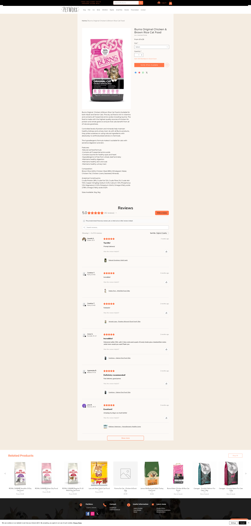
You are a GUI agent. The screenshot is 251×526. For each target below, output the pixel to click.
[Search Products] (141, 3)
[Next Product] (246, 473)
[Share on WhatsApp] (143, 72)
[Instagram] (92, 514)
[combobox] (151, 47)
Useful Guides (138, 508)
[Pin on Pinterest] (139, 72)
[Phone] (81, 505)
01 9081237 (113, 507)
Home (84, 21)
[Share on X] (147, 72)
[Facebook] (88, 514)
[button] (170, 3)
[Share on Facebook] (135, 72)
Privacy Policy (160, 508)
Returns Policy (161, 512)
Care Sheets (137, 510)
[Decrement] (136, 55)
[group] (125, 478)
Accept (242, 523)
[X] (97, 514)
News (135, 512)
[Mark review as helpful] (166, 251)
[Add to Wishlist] (167, 65)
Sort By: (153, 233)
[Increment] (142, 55)
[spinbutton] (139, 55)
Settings (233, 523)
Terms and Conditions (163, 510)
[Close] (248, 522)
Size (136, 43)
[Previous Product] (5, 473)
